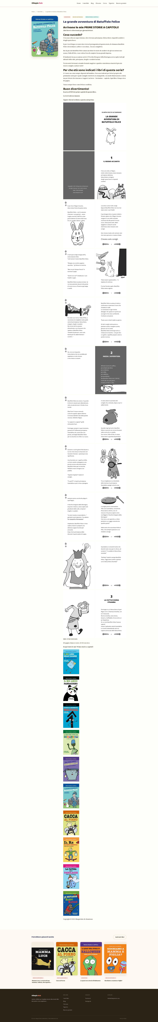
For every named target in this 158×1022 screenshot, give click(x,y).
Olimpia (37, 3)
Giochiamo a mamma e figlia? (113, 981)
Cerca (105, 3)
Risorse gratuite (121, 3)
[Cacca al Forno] (67, 958)
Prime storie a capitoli (92, 17)
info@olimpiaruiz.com (113, 998)
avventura (67, 17)
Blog (92, 3)
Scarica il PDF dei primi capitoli (74, 92)
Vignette (111, 3)
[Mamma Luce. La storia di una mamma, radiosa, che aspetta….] (43, 958)
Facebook (88, 998)
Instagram (88, 1001)
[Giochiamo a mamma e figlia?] (115, 958)
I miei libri (86, 3)
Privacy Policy (123, 1018)
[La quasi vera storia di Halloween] (91, 958)
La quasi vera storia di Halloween (90, 981)
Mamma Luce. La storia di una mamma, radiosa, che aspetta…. (41, 981)
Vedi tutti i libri (119, 937)
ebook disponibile (78, 17)
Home (79, 3)
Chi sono (98, 3)
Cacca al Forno (60, 981)
